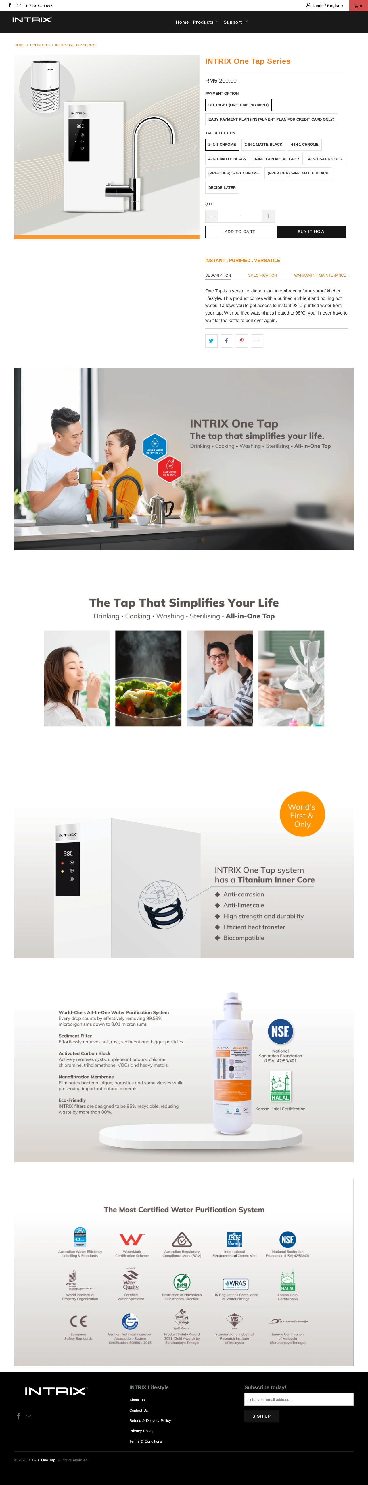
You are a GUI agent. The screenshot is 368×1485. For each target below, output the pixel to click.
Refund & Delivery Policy (150, 1420)
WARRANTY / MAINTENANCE (320, 275)
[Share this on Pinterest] (242, 341)
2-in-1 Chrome (222, 144)
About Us (137, 1400)
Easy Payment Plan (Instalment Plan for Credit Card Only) (271, 119)
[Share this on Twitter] (211, 341)
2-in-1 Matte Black (263, 144)
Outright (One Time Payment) (238, 105)
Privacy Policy (141, 1431)
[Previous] (20, 147)
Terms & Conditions (145, 1441)
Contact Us (138, 1410)
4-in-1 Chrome (305, 144)
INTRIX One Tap (41, 1460)
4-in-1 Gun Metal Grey (277, 159)
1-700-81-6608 (39, 6)
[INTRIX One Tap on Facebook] (9, 6)
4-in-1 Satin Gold (325, 159)
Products (204, 22)
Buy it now (311, 231)
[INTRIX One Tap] (32, 20)
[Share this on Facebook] (227, 341)
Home (182, 22)
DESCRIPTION (218, 275)
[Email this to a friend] (257, 341)
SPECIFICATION (262, 275)
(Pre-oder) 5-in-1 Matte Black (298, 173)
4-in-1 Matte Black (227, 159)
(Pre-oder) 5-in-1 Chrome (233, 173)
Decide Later (222, 187)
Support (234, 22)
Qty (209, 204)
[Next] (194, 147)
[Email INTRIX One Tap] (18, 6)
